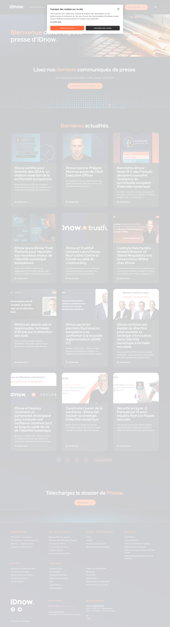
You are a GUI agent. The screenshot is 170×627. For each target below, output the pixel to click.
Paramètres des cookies (102, 28)
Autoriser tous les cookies (67, 28)
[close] (118, 9)
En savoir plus (55, 22)
